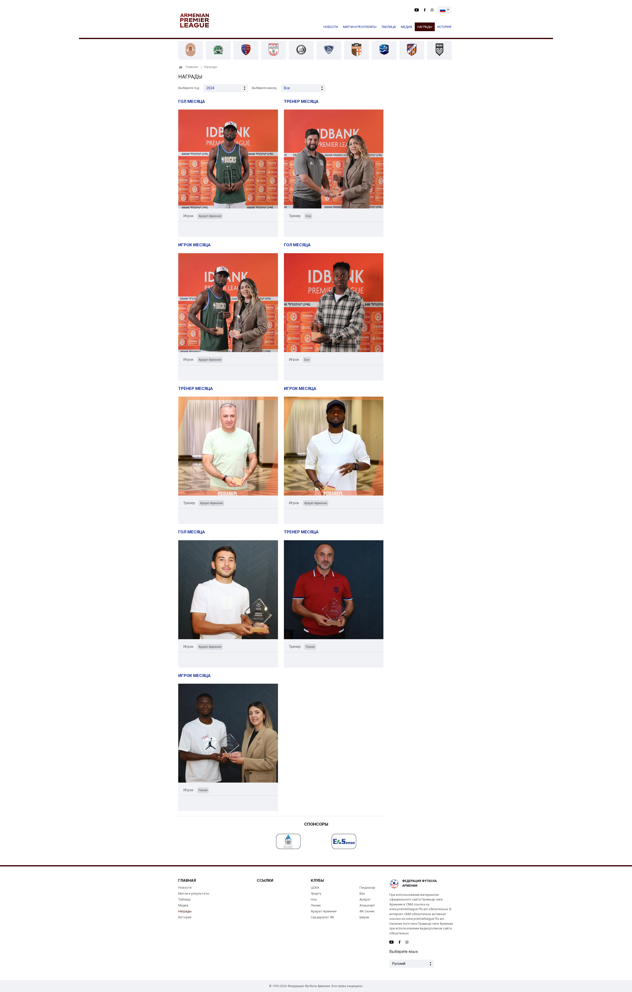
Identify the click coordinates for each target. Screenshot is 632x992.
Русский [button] (398, 964)
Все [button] (287, 88)
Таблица (388, 27)
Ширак (364, 917)
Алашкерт (367, 905)
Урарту (316, 893)
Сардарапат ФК (322, 917)
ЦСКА (315, 887)
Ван (362, 893)
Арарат (365, 899)
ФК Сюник (367, 911)
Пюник (316, 905)
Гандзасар (367, 887)
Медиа (406, 27)
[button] (444, 10)
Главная (192, 67)
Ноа (314, 899)
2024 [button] (210, 88)
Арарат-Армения (323, 911)
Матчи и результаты (359, 27)
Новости (330, 27)
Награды (424, 27)
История (444, 27)
